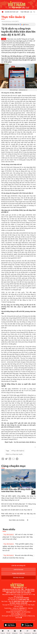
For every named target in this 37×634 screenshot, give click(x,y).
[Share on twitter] (6, 459)
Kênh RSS (18, 617)
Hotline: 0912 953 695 (18, 573)
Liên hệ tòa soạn (18, 569)
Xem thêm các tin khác (16, 520)
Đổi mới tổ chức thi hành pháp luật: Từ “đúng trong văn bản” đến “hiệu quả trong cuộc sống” (18, 537)
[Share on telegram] (17, 459)
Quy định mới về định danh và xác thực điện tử (16, 510)
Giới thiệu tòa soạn (18, 577)
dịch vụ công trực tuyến (15, 454)
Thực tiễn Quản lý (13, 17)
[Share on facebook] (2, 459)
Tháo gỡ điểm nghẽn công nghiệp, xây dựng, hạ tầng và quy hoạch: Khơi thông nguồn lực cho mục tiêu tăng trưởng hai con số (18, 498)
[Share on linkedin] (9, 459)
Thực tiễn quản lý (25, 12)
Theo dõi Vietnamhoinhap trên (11, 24)
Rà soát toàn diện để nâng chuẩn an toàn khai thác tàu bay (17, 490)
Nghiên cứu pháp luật (11, 12)
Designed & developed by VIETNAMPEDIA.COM (14, 620)
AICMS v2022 (31, 620)
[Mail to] (13, 459)
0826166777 (23, 608)
